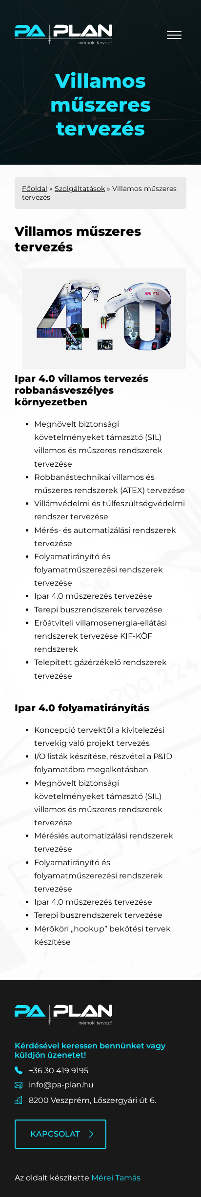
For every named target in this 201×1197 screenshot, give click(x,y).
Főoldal (34, 188)
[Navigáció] (174, 35)
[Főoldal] (63, 34)
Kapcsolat (55, 1134)
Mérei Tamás (116, 1177)
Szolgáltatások (80, 188)
